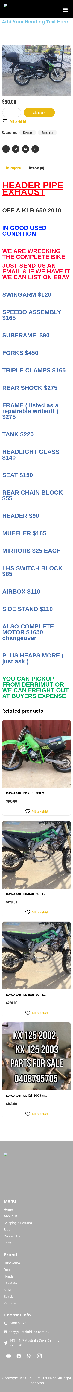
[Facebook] (18, 1356)
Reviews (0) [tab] (36, 167)
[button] (65, 10)
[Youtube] (8, 1356)
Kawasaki (27, 132)
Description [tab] (13, 167)
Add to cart (39, 112)
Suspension (47, 132)
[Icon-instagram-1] (39, 1356)
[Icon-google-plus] (29, 1356)
